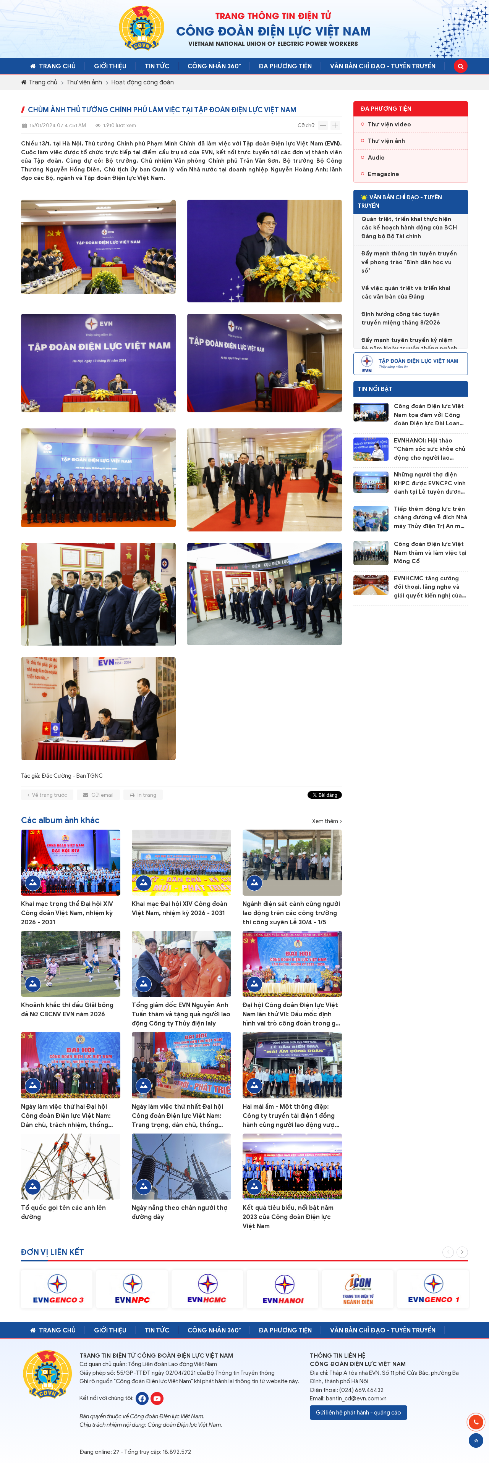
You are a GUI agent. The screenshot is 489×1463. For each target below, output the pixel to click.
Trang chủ (57, 66)
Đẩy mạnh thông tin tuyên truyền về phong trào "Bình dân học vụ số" (409, 249)
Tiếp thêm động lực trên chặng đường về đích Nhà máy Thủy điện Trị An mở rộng (430, 518)
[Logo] (142, 27)
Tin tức (157, 66)
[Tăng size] (335, 125)
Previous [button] (448, 1252)
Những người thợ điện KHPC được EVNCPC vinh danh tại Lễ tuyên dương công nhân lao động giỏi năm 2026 (430, 483)
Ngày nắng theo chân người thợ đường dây (180, 1212)
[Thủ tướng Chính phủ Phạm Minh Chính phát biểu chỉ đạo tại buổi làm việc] (264, 251)
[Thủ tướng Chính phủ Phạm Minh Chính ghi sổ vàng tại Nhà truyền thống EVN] (98, 708)
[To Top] (476, 1440)
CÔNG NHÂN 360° (214, 66)
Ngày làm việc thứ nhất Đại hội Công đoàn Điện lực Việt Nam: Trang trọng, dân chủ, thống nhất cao (177, 1116)
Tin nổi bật (375, 389)
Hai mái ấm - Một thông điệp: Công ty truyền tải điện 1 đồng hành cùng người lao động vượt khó (290, 1116)
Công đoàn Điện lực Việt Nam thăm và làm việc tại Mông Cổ (430, 553)
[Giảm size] (323, 125)
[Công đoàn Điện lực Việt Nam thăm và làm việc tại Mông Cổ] (371, 552)
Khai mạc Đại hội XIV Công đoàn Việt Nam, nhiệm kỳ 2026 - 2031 (179, 908)
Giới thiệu (110, 66)
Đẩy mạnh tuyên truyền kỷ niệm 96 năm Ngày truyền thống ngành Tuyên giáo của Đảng (409, 336)
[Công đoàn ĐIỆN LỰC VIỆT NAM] (142, 1397)
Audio (376, 157)
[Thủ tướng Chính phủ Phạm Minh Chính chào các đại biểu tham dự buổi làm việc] (98, 251)
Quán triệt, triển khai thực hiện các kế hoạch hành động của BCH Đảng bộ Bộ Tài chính (409, 215)
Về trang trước (49, 795)
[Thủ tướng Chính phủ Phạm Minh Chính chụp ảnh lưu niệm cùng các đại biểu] (98, 479)
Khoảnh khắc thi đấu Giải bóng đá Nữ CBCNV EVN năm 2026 (67, 1009)
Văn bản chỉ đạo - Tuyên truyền (383, 66)
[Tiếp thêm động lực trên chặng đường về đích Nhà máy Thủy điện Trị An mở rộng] (371, 518)
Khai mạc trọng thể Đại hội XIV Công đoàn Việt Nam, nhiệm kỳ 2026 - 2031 (67, 913)
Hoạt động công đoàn (142, 82)
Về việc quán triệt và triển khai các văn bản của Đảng (405, 279)
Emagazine (383, 174)
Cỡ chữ (306, 125)
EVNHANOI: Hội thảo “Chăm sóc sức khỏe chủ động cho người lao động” (429, 449)
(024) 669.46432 (361, 1390)
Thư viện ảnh (84, 82)
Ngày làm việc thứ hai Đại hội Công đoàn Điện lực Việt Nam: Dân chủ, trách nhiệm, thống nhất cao (66, 1116)
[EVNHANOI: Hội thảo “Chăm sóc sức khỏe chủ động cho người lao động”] (371, 448)
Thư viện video (389, 124)
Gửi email (101, 795)
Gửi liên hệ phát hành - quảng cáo (358, 1412)
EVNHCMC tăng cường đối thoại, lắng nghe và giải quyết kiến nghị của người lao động (428, 587)
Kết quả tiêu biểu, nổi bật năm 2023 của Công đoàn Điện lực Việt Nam (288, 1217)
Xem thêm (325, 821)
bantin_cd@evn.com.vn (356, 1398)
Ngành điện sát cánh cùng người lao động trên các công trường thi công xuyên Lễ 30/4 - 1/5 (291, 913)
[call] (476, 1422)
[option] (56, 1289)
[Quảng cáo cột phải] (410, 363)
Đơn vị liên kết (52, 1252)
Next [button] (462, 1252)
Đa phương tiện (285, 66)
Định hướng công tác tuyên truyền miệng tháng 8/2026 (400, 305)
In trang (146, 795)
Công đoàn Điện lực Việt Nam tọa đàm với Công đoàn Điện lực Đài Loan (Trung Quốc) (429, 415)
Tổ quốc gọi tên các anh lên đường (63, 1212)
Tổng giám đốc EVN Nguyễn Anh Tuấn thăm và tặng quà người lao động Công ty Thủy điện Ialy (181, 1014)
